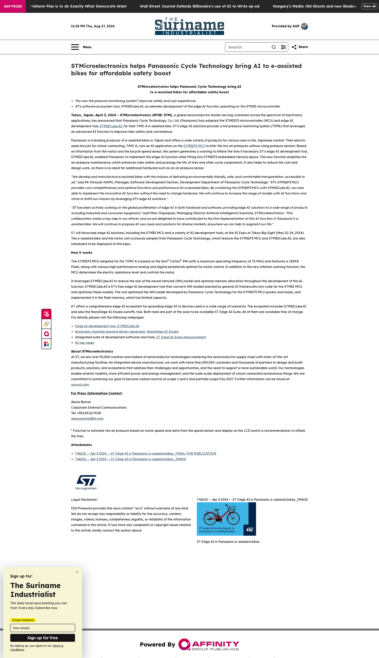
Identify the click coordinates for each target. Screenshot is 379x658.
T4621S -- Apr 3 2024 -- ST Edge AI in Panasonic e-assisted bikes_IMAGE (130, 459)
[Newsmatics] (46, 344)
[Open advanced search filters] (283, 47)
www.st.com (80, 385)
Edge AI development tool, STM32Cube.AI (107, 326)
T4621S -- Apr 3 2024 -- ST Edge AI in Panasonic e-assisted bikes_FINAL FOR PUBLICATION (145, 453)
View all (369, 6)
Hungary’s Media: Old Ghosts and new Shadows (316, 6)
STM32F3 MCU (194, 146)
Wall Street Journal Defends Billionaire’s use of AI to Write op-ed (199, 6)
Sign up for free (42, 637)
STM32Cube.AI (111, 126)
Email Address (23, 620)
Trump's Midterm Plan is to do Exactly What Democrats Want (70, 6)
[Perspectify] (46, 324)
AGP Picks (13, 6)
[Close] (77, 572)
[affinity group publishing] (46, 334)
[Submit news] (46, 314)
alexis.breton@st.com (87, 418)
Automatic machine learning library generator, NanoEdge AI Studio (127, 332)
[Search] (274, 47)
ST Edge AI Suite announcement (181, 337)
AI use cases (84, 343)
